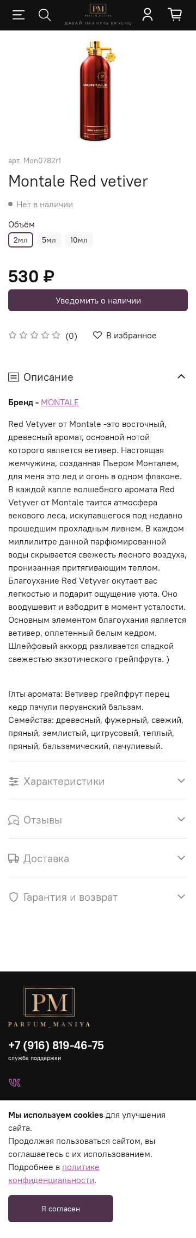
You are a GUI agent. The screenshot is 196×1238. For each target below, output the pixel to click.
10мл (79, 240)
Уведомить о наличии (98, 300)
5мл (49, 240)
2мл (21, 240)
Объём (21, 224)
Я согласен (60, 1209)
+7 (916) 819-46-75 (56, 1045)
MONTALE (60, 402)
